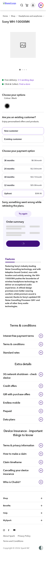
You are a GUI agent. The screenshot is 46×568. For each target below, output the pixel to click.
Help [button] (5, 513)
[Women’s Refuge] (41, 548)
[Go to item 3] (24, 69)
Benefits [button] (6, 505)
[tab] (10, 260)
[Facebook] (9, 530)
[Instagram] (4, 530)
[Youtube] (14, 530)
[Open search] (21, 5)
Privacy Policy (24, 536)
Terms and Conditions (13, 541)
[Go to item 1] (20, 69)
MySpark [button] (7, 520)
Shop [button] (5, 498)
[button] (35, 5)
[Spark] (9, 5)
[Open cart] (26, 5)
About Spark (9, 536)
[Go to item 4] (26, 69)
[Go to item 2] (22, 69)
